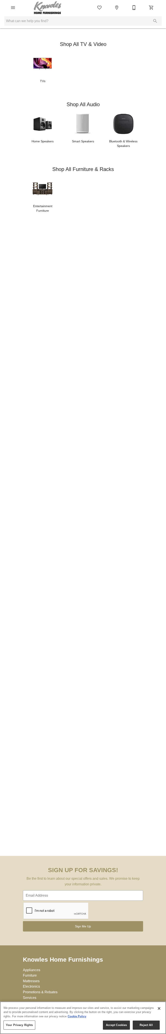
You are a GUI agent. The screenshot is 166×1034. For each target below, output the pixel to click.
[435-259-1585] (134, 7)
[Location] (117, 7)
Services (29, 998)
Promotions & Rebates (40, 992)
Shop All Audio (83, 104)
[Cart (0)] (151, 7)
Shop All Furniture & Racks (83, 169)
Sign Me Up (83, 926)
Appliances (31, 970)
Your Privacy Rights (19, 1025)
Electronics (31, 986)
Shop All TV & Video (83, 44)
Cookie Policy (77, 1016)
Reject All (146, 1025)
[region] (83, 1017)
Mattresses (31, 981)
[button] (13, 7)
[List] (99, 7)
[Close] (159, 1008)
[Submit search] (155, 21)
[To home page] (47, 7)
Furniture (30, 975)
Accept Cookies (116, 1025)
